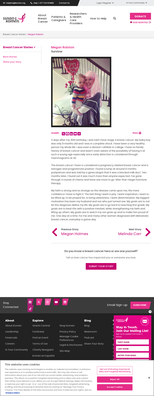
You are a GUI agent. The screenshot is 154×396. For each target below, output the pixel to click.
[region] (77, 378)
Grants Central (41, 325)
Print (136, 133)
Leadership (11, 332)
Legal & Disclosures (71, 345)
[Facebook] (67, 133)
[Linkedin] (71, 133)
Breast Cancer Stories (14, 34)
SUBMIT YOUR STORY (101, 266)
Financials (11, 338)
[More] (79, 133)
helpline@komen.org (15, 3)
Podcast (89, 338)
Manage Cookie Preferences (69, 338)
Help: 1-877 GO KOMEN (44, 3)
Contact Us (64, 3)
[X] (63, 133)
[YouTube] (57, 302)
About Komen (13, 325)
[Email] (75, 133)
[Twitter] (39, 302)
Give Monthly (141, 23)
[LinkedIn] (65, 302)
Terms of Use (40, 344)
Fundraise (38, 332)
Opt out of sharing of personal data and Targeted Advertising (115, 370)
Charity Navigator (43, 350)
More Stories (10, 56)
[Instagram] (48, 302)
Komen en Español (43, 356)
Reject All (114, 379)
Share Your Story (94, 344)
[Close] (149, 377)
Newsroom (90, 332)
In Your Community (16, 350)
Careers (10, 344)
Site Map (65, 351)
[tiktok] (31, 308)
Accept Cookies (115, 387)
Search (114, 18)
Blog (86, 325)
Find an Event (40, 338)
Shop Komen (67, 325)
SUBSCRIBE (139, 305)
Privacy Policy (68, 332)
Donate (140, 16)
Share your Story (12, 61)
